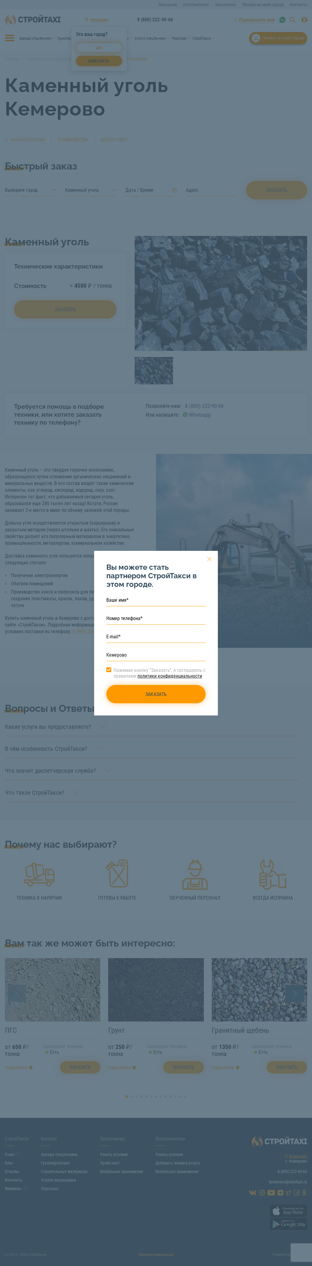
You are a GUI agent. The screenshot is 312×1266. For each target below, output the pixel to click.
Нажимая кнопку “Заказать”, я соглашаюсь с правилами (159, 673)
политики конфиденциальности (169, 676)
